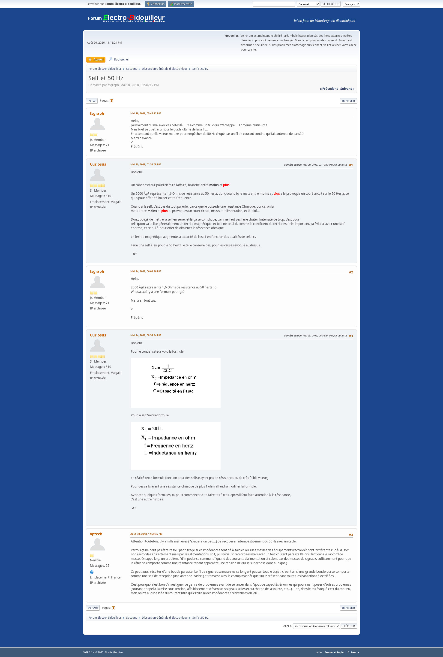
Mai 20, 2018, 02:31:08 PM (145, 164)
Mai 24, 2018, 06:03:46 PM (145, 271)
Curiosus (98, 164)
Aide (319, 652)
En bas (91, 101)
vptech (96, 533)
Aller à (287, 626)
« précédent (329, 89)
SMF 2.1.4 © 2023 (93, 652)
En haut (92, 607)
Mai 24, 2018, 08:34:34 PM (145, 335)
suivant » (347, 89)
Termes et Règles (334, 652)
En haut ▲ (353, 652)
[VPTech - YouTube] (92, 571)
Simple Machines (114, 652)
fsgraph (97, 113)
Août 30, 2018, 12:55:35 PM (146, 534)
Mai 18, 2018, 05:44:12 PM (145, 113)
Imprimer (348, 101)
